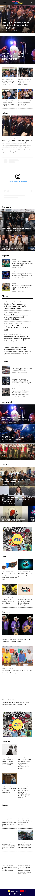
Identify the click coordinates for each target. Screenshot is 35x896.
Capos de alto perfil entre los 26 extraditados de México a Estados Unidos (16, 328)
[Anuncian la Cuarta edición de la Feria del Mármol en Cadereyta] (17, 656)
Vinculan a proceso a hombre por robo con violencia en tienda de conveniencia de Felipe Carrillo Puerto (24, 870)
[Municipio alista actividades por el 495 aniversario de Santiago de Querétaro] (17, 496)
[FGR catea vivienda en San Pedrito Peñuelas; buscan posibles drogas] (25, 835)
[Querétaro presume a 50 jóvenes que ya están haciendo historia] (25, 94)
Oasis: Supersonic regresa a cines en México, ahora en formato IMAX (7, 762)
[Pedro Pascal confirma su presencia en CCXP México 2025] (9, 778)
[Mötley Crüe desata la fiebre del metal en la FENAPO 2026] (14, 452)
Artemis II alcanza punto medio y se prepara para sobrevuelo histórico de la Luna (16, 317)
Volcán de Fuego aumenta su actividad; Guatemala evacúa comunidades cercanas (15, 306)
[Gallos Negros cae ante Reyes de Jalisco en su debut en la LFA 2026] (6, 287)
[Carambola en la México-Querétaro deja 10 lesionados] (25, 812)
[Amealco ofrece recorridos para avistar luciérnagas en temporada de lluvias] (17, 687)
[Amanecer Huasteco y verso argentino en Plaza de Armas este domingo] (17, 624)
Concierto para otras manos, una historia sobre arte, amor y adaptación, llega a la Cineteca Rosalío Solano (24, 763)
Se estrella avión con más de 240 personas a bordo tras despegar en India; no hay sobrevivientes (17, 339)
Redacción (9, 138)
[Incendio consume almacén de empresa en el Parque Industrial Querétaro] (9, 858)
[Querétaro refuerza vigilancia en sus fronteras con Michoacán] (9, 94)
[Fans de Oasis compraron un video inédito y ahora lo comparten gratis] (17, 50)
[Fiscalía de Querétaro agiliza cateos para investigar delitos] (25, 72)
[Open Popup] (20, 894)
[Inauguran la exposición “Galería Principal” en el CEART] (17, 476)
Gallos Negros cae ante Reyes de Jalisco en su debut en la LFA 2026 (22, 287)
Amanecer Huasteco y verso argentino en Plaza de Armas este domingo (16, 640)
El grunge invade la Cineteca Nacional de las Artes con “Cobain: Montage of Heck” (20, 392)
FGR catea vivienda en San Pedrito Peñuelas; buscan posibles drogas (24, 845)
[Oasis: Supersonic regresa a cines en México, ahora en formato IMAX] (9, 749)
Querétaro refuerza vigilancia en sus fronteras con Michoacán (9, 104)
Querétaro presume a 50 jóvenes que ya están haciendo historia (24, 104)
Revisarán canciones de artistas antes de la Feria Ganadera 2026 (8, 83)
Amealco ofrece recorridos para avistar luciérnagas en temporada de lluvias (15, 703)
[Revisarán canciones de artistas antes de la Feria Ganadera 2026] (9, 72)
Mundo (5, 301)
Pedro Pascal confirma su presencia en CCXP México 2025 (9, 790)
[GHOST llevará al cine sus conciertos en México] (17, 433)
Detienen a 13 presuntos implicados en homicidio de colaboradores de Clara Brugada (21, 381)
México (4, 19)
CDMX (13, 377)
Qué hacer (4, 668)
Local (3, 79)
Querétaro (20, 79)
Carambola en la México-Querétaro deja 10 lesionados (25, 822)
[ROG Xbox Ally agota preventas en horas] (25, 564)
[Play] (9, 894)
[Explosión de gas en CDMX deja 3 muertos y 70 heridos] (6, 370)
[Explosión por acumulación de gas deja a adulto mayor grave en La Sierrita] (9, 835)
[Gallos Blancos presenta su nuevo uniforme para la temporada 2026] (6, 275)
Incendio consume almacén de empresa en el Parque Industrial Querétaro (9, 868)
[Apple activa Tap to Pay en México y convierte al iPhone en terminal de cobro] (9, 564)
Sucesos (3, 819)
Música (4, 50)
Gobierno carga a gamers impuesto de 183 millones (8, 601)
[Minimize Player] (25, 894)
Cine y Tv (4, 786)
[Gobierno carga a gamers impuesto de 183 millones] (9, 589)
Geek (3, 571)
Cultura (4, 477)
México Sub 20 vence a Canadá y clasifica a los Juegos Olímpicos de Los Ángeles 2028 (22, 263)
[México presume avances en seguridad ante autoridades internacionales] (17, 19)
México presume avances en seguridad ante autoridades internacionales (17, 141)
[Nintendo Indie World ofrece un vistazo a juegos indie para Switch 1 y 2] (25, 589)
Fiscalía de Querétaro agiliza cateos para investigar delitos (24, 83)
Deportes (14, 259)
